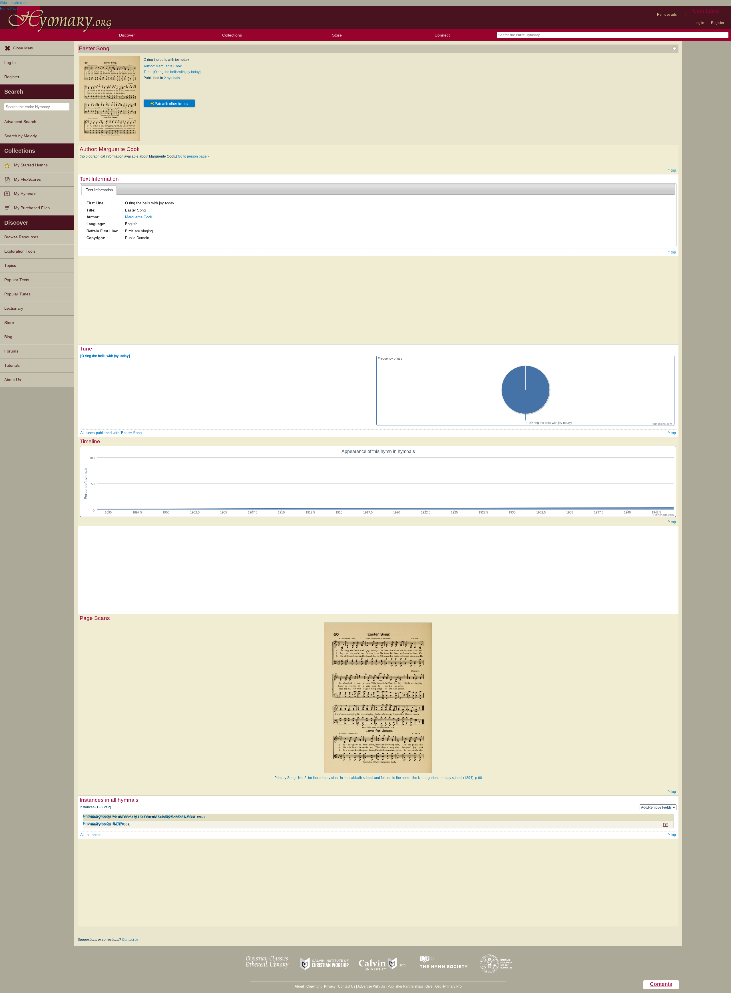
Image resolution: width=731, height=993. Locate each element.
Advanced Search (20, 122)
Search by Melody (20, 136)
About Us (12, 380)
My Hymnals (25, 194)
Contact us (130, 940)
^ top (672, 170)
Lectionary (13, 308)
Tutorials (12, 365)
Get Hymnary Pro (448, 986)
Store (337, 35)
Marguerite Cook (138, 217)
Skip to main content (15, 3)
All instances (91, 835)
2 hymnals (172, 78)
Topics (10, 265)
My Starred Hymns (31, 165)
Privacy (330, 986)
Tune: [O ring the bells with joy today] (172, 72)
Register (717, 23)
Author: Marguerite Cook (163, 66)
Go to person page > (194, 156)
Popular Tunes (17, 294)
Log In (10, 63)
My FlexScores (27, 179)
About (299, 986)
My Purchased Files (32, 208)
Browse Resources (21, 237)
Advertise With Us (371, 986)
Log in (699, 23)
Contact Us (346, 986)
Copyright (314, 986)
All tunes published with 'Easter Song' (111, 433)
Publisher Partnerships (405, 986)
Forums (11, 351)
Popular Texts (16, 280)
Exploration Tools (19, 251)
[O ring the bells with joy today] (105, 356)
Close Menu (24, 48)
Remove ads (667, 15)
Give (429, 986)
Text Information (99, 190)
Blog (8, 337)
